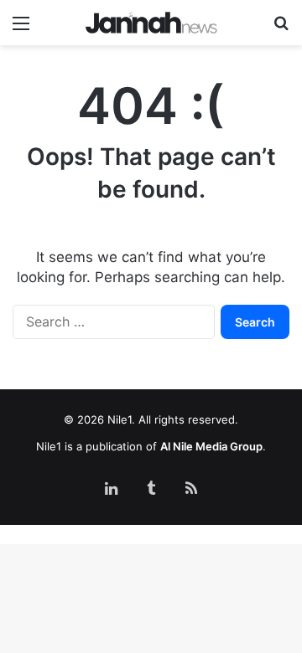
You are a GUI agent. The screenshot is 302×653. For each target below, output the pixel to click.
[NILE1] (151, 22)
